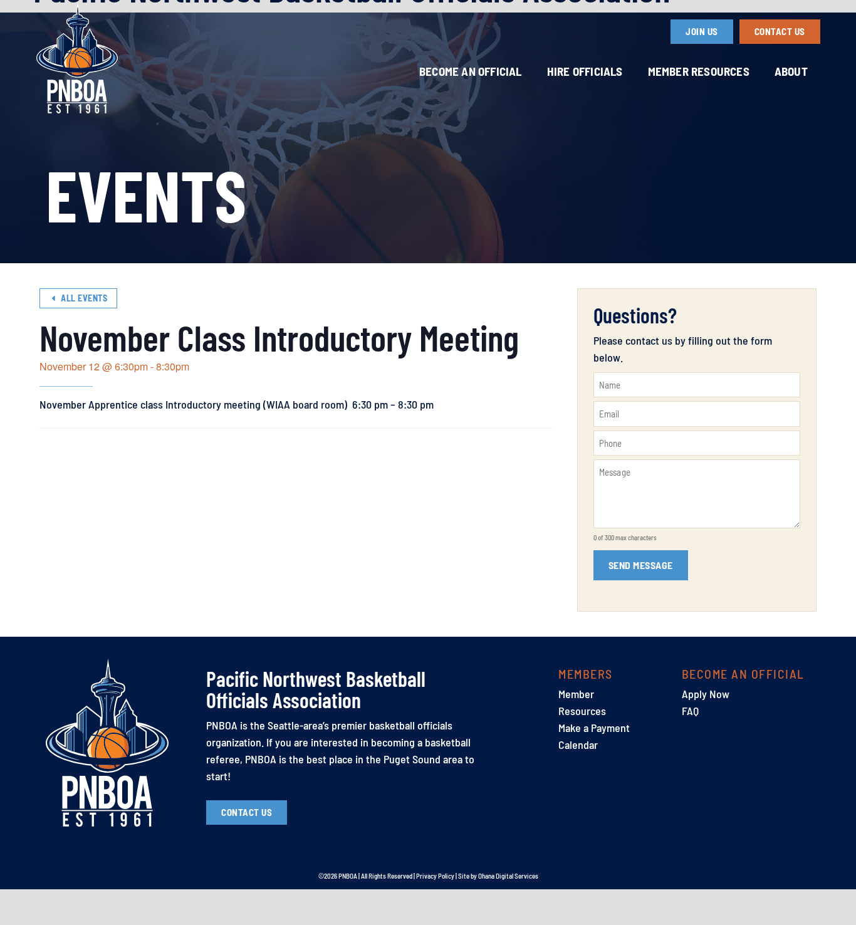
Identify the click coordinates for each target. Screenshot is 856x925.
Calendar (578, 744)
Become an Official (470, 71)
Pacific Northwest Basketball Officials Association (315, 689)
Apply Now (705, 694)
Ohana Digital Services (508, 876)
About (791, 71)
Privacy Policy (435, 876)
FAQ (690, 711)
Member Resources (698, 71)
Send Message (640, 565)
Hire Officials (585, 71)
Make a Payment (594, 727)
